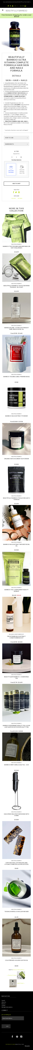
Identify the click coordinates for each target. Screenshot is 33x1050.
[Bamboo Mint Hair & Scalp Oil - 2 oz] (16, 760)
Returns (3, 1004)
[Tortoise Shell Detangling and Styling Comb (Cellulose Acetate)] (16, 858)
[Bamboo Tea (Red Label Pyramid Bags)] (16, 372)
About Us (4, 1002)
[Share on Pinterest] (19, 192)
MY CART (23, 6)
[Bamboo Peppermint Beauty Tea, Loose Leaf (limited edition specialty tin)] (16, 721)
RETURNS (20, 198)
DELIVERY (13, 198)
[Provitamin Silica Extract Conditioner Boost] (16, 632)
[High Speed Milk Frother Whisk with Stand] (16, 810)
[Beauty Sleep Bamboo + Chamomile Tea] (16, 672)
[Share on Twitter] (16, 192)
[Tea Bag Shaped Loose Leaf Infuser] (16, 907)
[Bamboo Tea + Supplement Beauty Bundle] (16, 585)
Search (3, 1000)
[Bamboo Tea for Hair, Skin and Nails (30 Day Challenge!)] (16, 242)
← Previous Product (11, 975)
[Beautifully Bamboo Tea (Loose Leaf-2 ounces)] (16, 493)
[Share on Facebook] (13, 192)
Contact (3, 1005)
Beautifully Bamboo (16, 10)
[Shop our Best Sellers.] (18, 969)
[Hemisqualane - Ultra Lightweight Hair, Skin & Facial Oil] (16, 323)
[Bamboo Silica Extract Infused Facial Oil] (16, 540)
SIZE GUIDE (16, 196)
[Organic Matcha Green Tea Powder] (16, 454)
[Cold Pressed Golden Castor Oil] (16, 956)
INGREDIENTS (9, 144)
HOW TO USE (9, 137)
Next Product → (21, 983)
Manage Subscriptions (7, 1007)
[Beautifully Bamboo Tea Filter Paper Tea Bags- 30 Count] (16, 281)
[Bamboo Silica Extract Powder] (16, 411)
